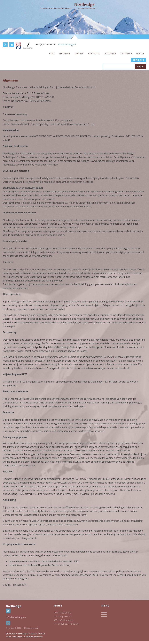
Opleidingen (110, 53)
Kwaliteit (79, 53)
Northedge (94, 53)
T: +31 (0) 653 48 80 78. (67, 624)
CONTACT (138, 60)
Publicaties (126, 53)
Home (52, 53)
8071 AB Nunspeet (64, 620)
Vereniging (64, 53)
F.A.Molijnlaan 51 (63, 616)
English (140, 53)
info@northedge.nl (67, 44)
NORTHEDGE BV (62, 613)
